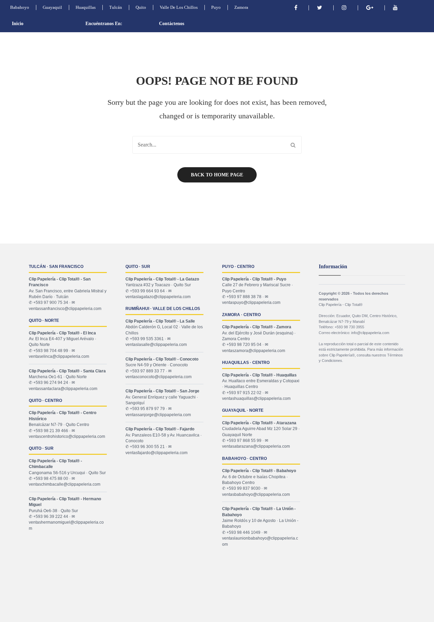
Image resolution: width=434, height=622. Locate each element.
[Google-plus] (369, 7)
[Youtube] (395, 7)
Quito (141, 7)
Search (292, 144)
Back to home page (217, 174)
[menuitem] (30, 23)
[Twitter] (319, 7)
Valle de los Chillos (179, 7)
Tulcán (115, 7)
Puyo (216, 7)
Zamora (241, 7)
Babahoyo (19, 7)
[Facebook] (296, 7)
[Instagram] (344, 7)
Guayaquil (52, 7)
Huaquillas (86, 7)
